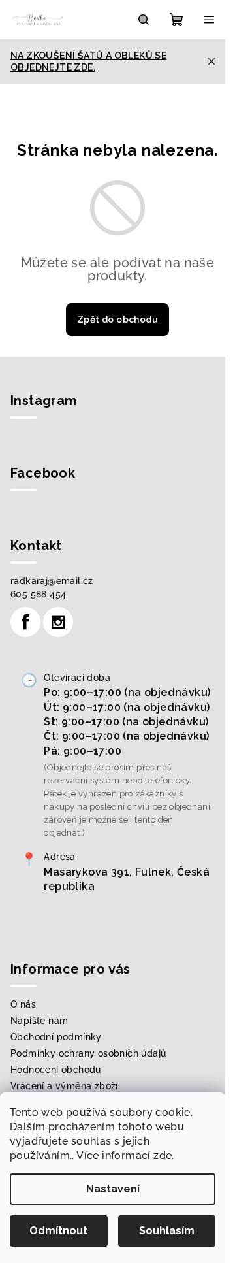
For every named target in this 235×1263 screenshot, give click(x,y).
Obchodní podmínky (56, 1037)
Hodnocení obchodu (55, 1069)
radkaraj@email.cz (51, 581)
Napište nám (39, 1020)
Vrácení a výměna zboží (64, 1086)
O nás (23, 1004)
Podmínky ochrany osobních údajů (88, 1053)
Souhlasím (167, 1230)
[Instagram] (58, 622)
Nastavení (113, 1189)
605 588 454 (38, 594)
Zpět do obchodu (117, 319)
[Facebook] (25, 622)
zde (162, 1155)
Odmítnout (58, 1230)
